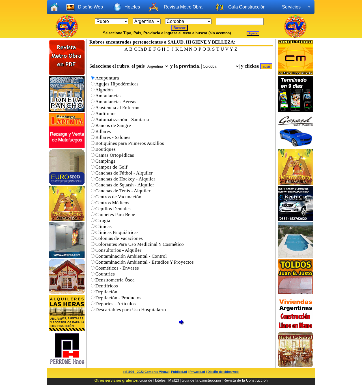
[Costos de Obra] (67, 73)
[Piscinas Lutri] (295, 256)
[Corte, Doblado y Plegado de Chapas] (67, 365)
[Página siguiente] (181, 324)
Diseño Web (90, 7)
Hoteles (132, 7)
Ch (140, 49)
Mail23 (173, 380)
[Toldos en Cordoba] (295, 292)
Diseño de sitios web (223, 371)
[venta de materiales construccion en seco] (67, 183)
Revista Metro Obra (183, 7)
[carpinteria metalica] (295, 73)
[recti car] (295, 219)
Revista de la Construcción (245, 380)
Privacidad (197, 371)
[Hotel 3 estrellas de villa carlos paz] (295, 365)
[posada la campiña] (67, 292)
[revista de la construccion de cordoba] (67, 219)
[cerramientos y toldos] (67, 110)
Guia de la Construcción (201, 380)
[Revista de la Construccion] (295, 183)
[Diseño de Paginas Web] (295, 110)
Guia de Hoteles (152, 380)
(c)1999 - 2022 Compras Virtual (146, 371)
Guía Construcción (247, 7)
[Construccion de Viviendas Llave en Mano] (295, 329)
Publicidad (179, 371)
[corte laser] (67, 256)
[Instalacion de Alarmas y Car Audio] (295, 146)
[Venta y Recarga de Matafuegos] (67, 146)
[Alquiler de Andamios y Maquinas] (67, 329)
